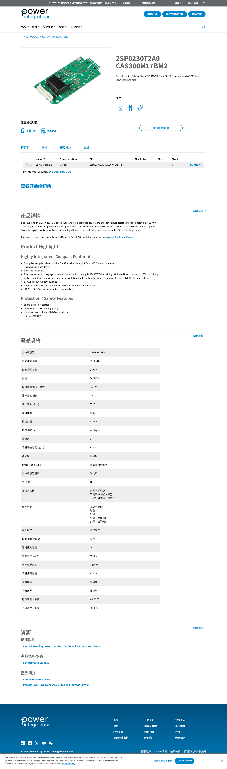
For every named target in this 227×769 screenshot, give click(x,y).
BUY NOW (195, 165)
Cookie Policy (68, 763)
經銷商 (148, 738)
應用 (34, 27)
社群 (177, 732)
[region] (113, 761)
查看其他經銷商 (36, 186)
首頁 (25, 37)
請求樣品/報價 (161, 128)
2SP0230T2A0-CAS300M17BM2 (52, 37)
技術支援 (197, 14)
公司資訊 (75, 27)
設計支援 (48, 27)
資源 (61, 27)
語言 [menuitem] (177, 3)
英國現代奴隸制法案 (195, 751)
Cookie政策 (161, 751)
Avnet (110, 237)
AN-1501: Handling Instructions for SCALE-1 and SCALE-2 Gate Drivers (61, 646)
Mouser (130, 237)
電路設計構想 (121, 738)
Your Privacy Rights (163, 760)
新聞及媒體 (150, 726)
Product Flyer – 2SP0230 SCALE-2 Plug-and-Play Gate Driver (56, 685)
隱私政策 (146, 751)
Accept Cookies (184, 760)
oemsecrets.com (61, 172)
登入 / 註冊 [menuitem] (193, 3)
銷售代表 (149, 732)
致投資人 (180, 720)
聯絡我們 (180, 738)
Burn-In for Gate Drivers (36, 679)
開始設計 (152, 14)
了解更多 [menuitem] (127, 3)
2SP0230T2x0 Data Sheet (36, 663)
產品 (23, 27)
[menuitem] (203, 3)
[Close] (222, 760)
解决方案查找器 (174, 14)
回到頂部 (198, 211)
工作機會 (180, 726)
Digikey (119, 237)
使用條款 (175, 751)
